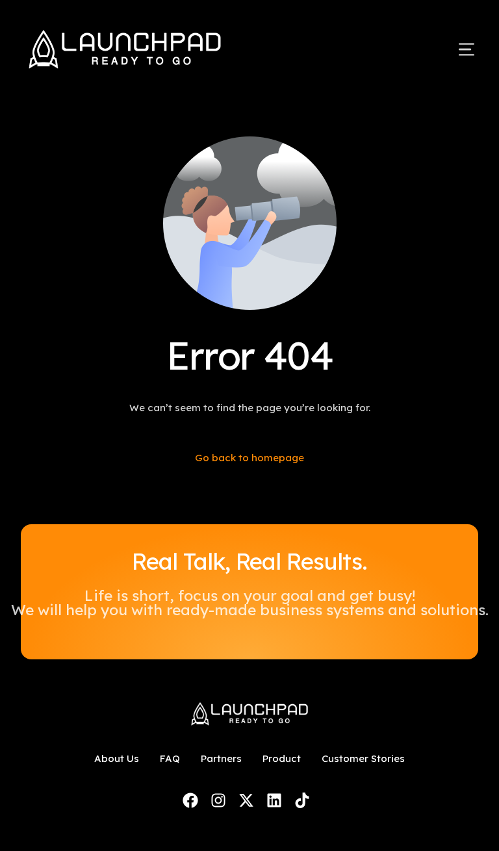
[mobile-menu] (451, 49)
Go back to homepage (249, 457)
